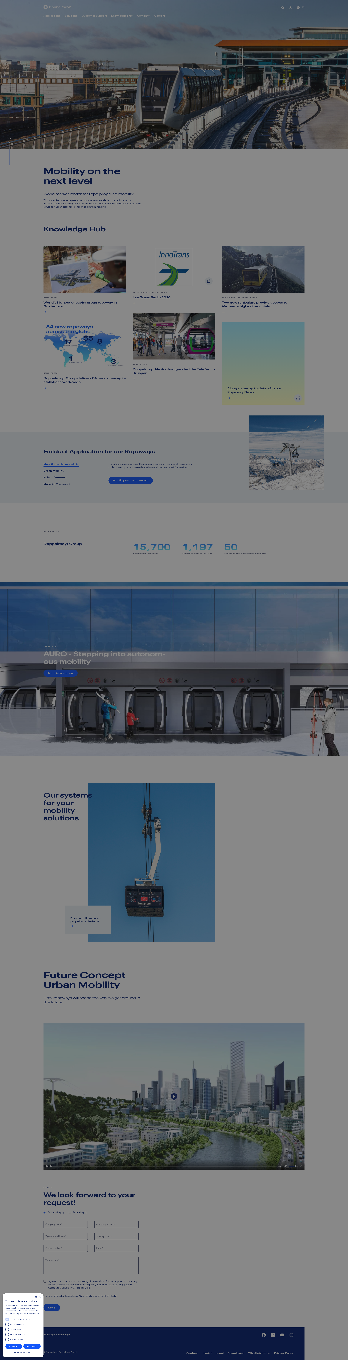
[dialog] (23, 1325)
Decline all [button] (32, 1346)
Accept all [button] (14, 1346)
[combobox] (36, 1296)
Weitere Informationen (29, 1313)
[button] (23, 1353)
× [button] (40, 1297)
